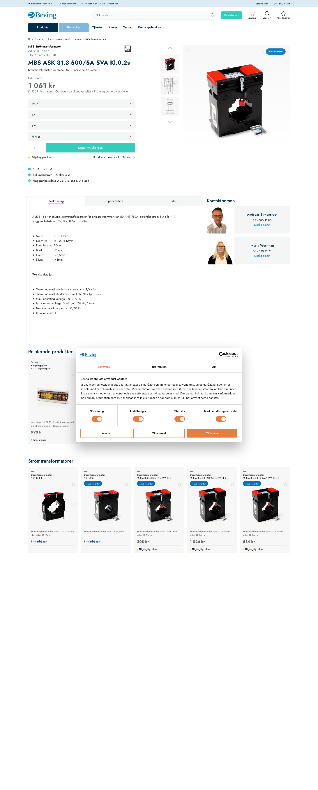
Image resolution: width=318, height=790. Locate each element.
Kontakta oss (231, 15)
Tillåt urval (159, 433)
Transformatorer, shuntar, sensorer (65, 39)
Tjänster (97, 27)
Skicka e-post (262, 225)
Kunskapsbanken (149, 27)
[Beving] (42, 16)
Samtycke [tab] (104, 366)
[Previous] (170, 48)
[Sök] (212, 15)
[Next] (170, 122)
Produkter (43, 27)
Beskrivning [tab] (56, 201)
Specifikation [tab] (115, 201)
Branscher (73, 27)
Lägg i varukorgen (90, 148)
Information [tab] (159, 366)
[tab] (170, 64)
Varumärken (262, 3)
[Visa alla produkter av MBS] (128, 48)
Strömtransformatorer (95, 39)
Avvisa (106, 433)
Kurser (112, 27)
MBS (31, 46)
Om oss (128, 27)
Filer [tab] (173, 201)
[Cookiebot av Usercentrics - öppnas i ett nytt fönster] (222, 354)
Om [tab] (214, 366)
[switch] (138, 419)
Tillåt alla (212, 433)
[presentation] (170, 64)
